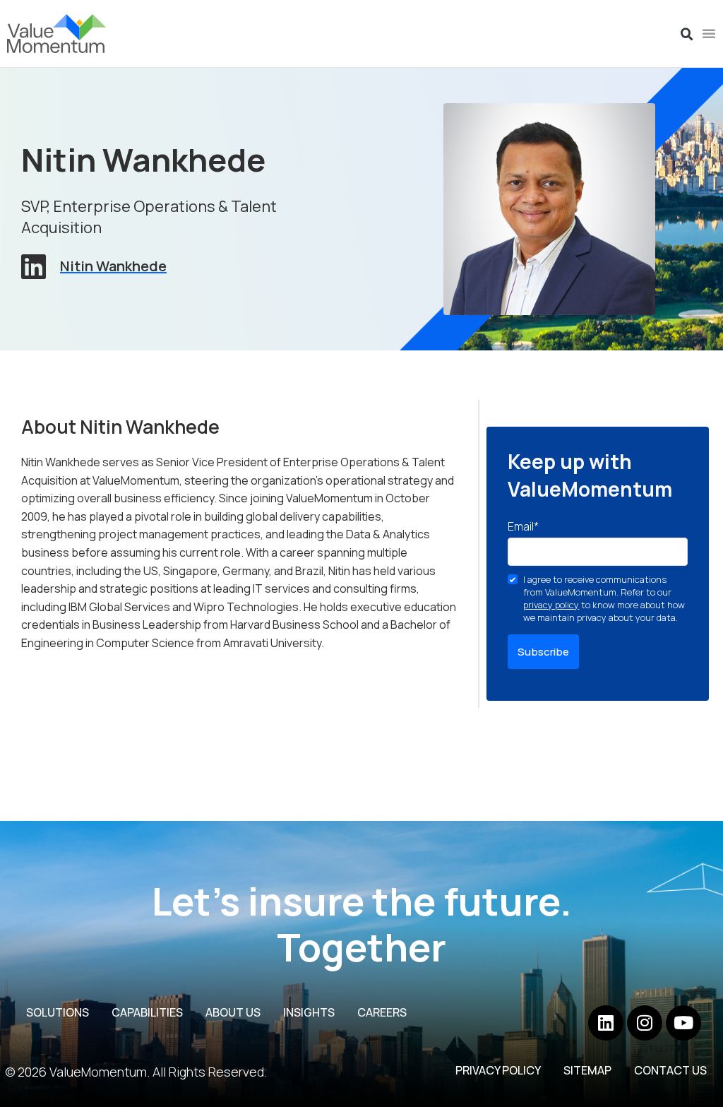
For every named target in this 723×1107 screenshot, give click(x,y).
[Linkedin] (605, 1023)
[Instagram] (644, 1023)
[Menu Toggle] (709, 33)
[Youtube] (683, 1023)
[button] (687, 34)
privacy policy (551, 604)
